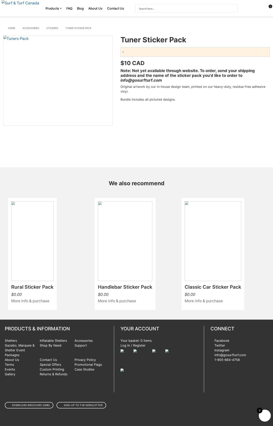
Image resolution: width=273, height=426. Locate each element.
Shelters (11, 341)
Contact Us (115, 8)
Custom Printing (52, 369)
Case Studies (84, 369)
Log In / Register (133, 345)
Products (52, 8)
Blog (80, 8)
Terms (9, 365)
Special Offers (50, 365)
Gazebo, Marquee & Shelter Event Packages (20, 350)
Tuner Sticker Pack (78, 28)
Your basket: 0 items (136, 341)
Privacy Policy (85, 360)
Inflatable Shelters (53, 341)
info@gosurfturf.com (230, 355)
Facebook (221, 341)
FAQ (69, 8)
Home (11, 28)
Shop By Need (50, 345)
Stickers (52, 28)
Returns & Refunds (53, 374)
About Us (95, 8)
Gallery (10, 374)
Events (10, 369)
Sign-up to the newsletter (83, 405)
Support (81, 345)
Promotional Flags (88, 365)
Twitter (219, 345)
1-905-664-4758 (227, 360)
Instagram (221, 350)
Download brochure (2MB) (31, 405)
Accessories (30, 28)
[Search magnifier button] (233, 8)
